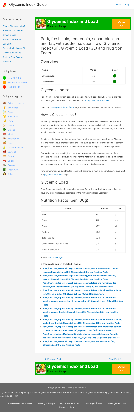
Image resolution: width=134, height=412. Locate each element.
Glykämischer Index (70, 403)
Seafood (12, 152)
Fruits (10, 121)
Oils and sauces (15, 147)
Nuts (10, 143)
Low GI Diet (8, 44)
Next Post (115, 359)
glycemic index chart (53, 174)
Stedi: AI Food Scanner (13, 57)
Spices (11, 160)
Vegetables (13, 169)
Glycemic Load (9, 35)
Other (10, 174)
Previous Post (53, 359)
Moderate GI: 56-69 (17, 82)
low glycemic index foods (62, 107)
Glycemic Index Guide (28, 4)
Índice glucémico (93, 403)
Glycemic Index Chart (13, 39)
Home (118, 4)
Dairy (10, 112)
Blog (127, 4)
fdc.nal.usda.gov (55, 257)
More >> (121, 23)
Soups (11, 156)
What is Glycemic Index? (14, 26)
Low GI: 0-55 (14, 78)
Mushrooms (13, 138)
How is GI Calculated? (13, 30)
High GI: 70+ (14, 87)
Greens (11, 130)
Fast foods (13, 116)
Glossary (7, 61)
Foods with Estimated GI (14, 48)
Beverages (13, 107)
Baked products (16, 103)
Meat (10, 134)
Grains (11, 125)
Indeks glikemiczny (116, 403)
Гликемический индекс (20, 403)
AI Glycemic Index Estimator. (98, 100)
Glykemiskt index (67, 407)
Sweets (11, 165)
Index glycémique (46, 403)
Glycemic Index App (12, 52)
